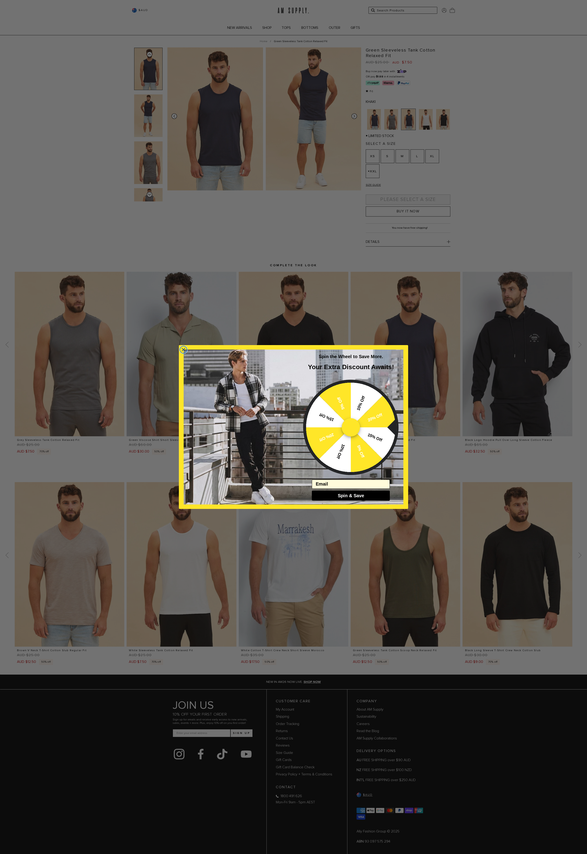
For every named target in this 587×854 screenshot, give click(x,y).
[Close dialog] (183, 349)
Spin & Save (351, 495)
